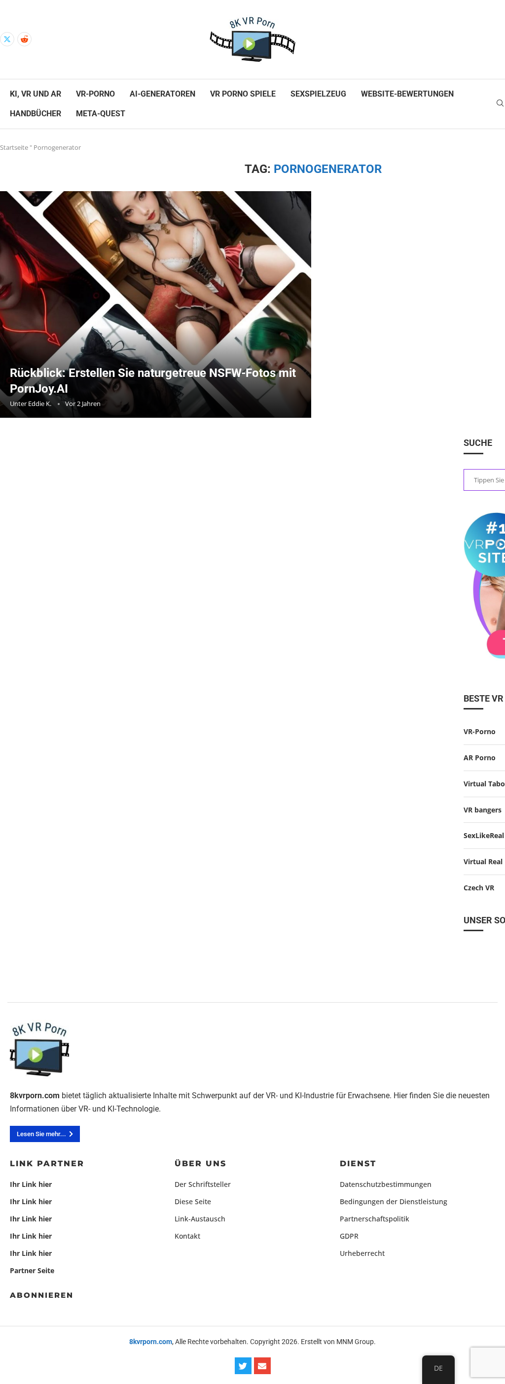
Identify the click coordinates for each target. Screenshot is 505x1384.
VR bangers (483, 809)
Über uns (200, 1164)
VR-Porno (95, 94)
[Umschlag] (262, 1365)
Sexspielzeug (318, 94)
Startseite (14, 147)
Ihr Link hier (31, 1184)
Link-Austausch (200, 1218)
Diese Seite (193, 1201)
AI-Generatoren (162, 94)
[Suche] (500, 104)
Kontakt (187, 1236)
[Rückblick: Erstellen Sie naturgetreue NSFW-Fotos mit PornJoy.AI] (155, 304)
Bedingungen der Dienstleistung (393, 1201)
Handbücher (35, 113)
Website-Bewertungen (407, 94)
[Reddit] (24, 39)
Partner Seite (32, 1270)
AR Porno (480, 757)
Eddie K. (39, 403)
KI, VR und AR (35, 94)
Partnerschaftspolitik (374, 1218)
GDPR (349, 1236)
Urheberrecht (362, 1253)
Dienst (358, 1164)
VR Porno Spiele (243, 94)
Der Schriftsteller (203, 1184)
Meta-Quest (100, 113)
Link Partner (47, 1164)
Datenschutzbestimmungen (386, 1184)
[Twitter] (7, 39)
